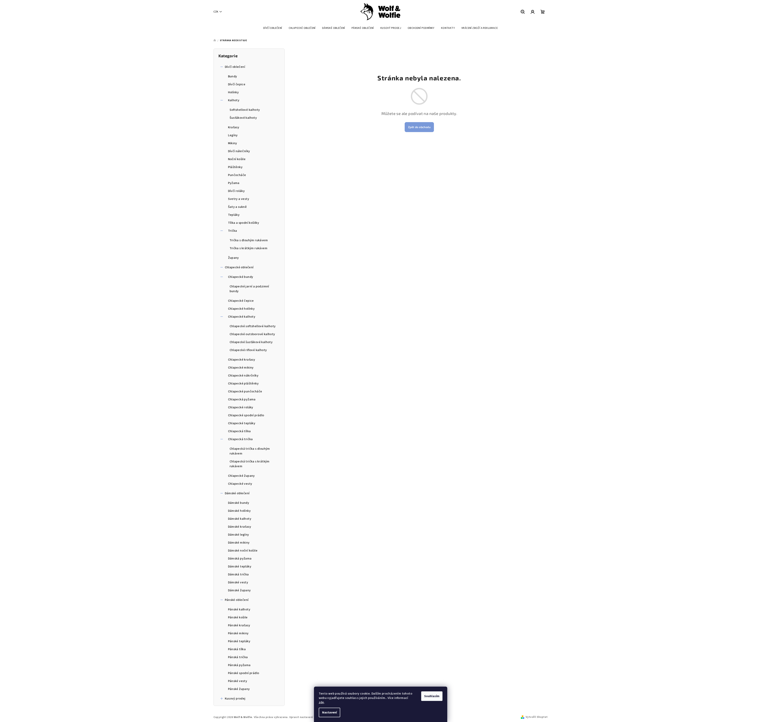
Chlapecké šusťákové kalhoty (251, 342)
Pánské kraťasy (239, 625)
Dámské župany (239, 590)
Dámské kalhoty (239, 519)
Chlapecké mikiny (241, 367)
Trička (232, 231)
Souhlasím (431, 696)
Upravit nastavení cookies (306, 717)
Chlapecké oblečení (239, 267)
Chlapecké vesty (240, 484)
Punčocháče (237, 175)
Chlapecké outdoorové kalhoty (252, 334)
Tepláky (234, 215)
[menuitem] (272, 28)
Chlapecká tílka (239, 431)
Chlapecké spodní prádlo (246, 415)
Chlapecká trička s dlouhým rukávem (250, 451)
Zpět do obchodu (419, 127)
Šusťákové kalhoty (243, 118)
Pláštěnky (235, 167)
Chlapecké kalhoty (241, 316)
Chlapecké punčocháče (245, 391)
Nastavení (329, 712)
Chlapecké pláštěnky (243, 383)
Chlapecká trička (240, 439)
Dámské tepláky (239, 566)
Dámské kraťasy (239, 526)
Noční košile (237, 159)
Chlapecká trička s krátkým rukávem (250, 463)
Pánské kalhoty (239, 609)
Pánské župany (239, 689)
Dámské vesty (238, 582)
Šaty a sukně (237, 207)
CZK (215, 12)
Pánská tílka (237, 649)
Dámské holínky (239, 511)
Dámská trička (238, 574)
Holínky (233, 92)
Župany (233, 258)
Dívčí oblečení (235, 67)
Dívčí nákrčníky (239, 151)
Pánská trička (238, 657)
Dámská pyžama (240, 558)
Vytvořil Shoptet (537, 717)
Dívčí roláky (236, 191)
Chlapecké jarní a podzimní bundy (249, 288)
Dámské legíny (238, 534)
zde (321, 702)
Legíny (233, 135)
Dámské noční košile (243, 550)
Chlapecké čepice (241, 301)
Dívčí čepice (237, 84)
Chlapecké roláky (240, 407)
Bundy (232, 76)
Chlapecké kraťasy (241, 359)
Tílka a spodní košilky (243, 223)
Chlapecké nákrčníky (243, 375)
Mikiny (232, 143)
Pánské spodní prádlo (243, 673)
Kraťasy (233, 127)
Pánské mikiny (238, 633)
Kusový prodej (235, 698)
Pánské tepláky (239, 641)
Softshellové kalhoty (245, 110)
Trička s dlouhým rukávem (249, 240)
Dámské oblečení (237, 493)
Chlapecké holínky (241, 309)
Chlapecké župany (241, 476)
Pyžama (234, 183)
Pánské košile (238, 617)
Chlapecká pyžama (242, 399)
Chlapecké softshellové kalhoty (253, 326)
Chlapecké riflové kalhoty (248, 350)
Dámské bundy (238, 503)
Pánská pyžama (239, 665)
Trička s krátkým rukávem (249, 248)
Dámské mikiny (239, 542)
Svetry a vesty (238, 199)
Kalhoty (234, 100)
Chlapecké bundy (240, 277)
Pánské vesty (237, 681)
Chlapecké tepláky (241, 423)
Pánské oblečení (237, 600)
